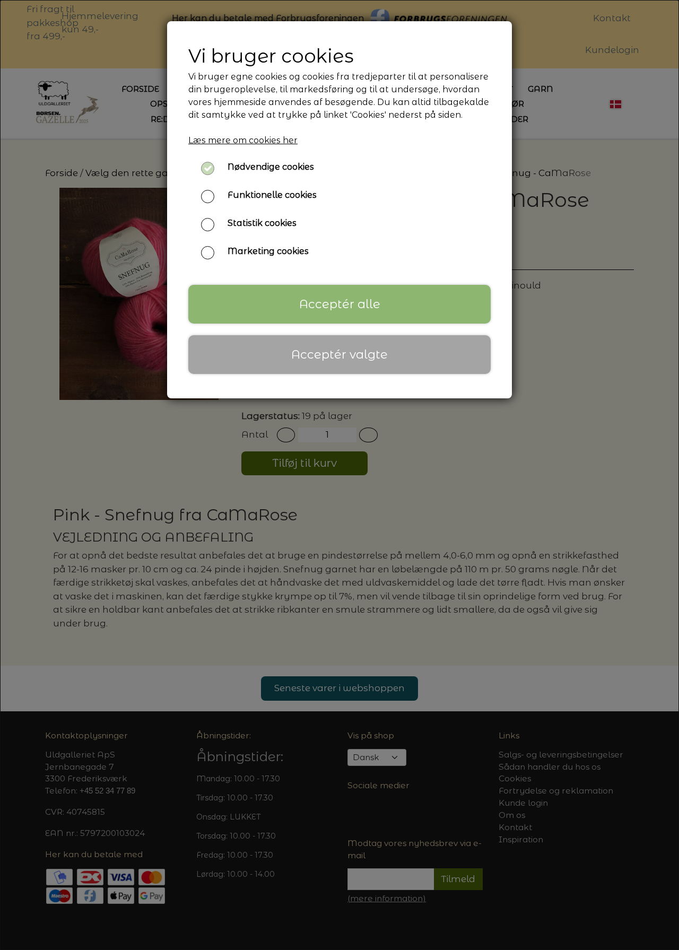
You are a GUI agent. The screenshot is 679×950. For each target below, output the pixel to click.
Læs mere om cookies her (243, 140)
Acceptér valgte (339, 354)
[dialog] (339, 475)
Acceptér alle (339, 304)
